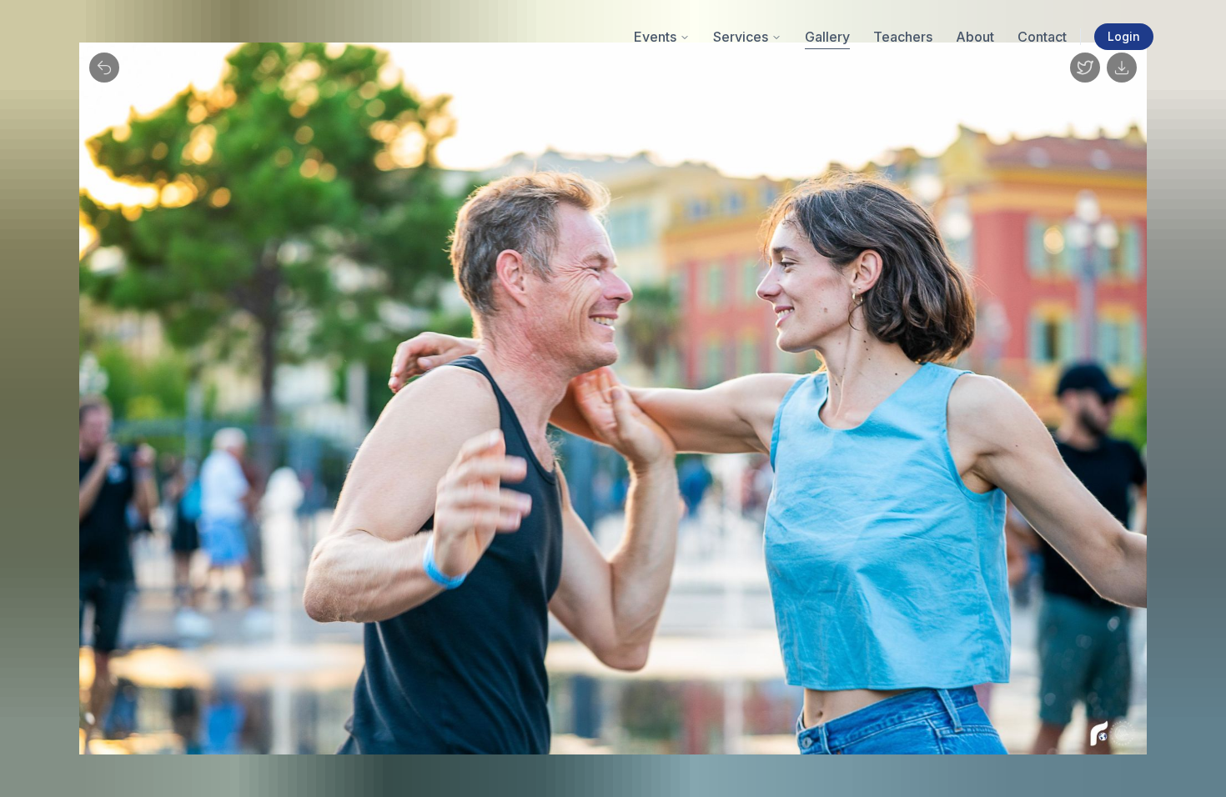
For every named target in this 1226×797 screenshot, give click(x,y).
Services (740, 36)
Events (655, 36)
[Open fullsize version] (1085, 68)
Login (1124, 36)
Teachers (902, 36)
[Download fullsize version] (1122, 68)
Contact (1042, 36)
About (975, 36)
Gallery (827, 36)
